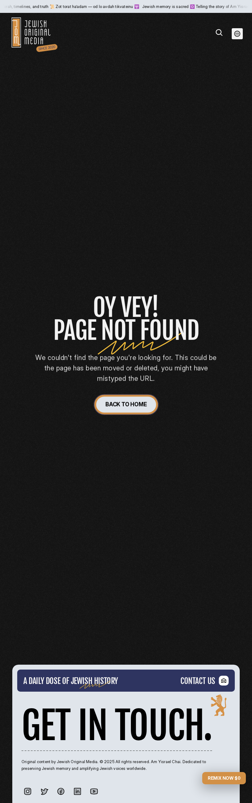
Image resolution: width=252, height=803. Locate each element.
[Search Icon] (219, 32)
